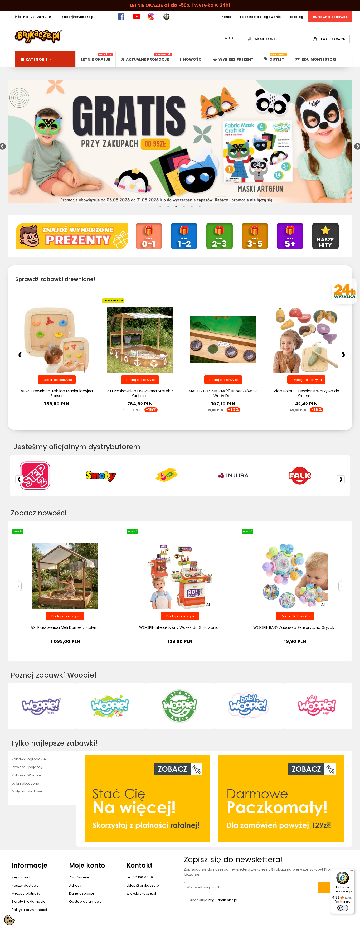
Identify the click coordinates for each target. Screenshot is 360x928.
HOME (226, 16)
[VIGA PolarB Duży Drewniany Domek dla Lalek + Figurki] (140, 339)
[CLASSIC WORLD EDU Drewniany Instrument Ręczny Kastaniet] (57, 339)
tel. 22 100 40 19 (140, 877)
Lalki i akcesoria (25, 783)
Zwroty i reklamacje (29, 901)
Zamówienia (79, 877)
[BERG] (180, 475)
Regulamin (21, 877)
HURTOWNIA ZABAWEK (330, 16)
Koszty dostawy (25, 885)
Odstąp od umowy (85, 901)
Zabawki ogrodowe (29, 759)
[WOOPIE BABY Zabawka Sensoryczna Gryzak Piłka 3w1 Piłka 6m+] (295, 575)
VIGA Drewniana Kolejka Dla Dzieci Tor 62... (223, 393)
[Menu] (351, 872)
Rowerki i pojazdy (27, 767)
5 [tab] (191, 206)
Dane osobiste (81, 893)
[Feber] (114, 475)
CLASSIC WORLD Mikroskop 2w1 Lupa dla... (306, 391)
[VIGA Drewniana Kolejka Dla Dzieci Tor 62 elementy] (223, 339)
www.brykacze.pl (141, 893)
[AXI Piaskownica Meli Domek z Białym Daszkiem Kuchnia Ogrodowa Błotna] (65, 575)
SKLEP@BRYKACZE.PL (78, 16)
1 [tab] (160, 206)
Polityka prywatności (29, 909)
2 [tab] (168, 206)
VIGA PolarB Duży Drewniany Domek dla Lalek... (140, 393)
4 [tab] (184, 206)
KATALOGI (296, 16)
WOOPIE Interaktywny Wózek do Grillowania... (180, 627)
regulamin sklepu (223, 899)
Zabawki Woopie (26, 775)
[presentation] (18, 586)
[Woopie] (312, 475)
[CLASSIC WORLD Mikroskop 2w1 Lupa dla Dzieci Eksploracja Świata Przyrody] (306, 339)
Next (356, 145)
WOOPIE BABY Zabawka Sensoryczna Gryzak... (295, 627)
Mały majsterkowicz (29, 791)
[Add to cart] (57, 379)
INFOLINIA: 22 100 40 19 (33, 16)
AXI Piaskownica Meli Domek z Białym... (65, 627)
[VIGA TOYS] (246, 475)
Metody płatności (26, 893)
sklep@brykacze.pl (143, 885)
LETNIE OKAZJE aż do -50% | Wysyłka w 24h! (180, 5)
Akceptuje (214, 900)
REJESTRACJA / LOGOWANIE (260, 16)
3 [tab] (176, 206)
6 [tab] (199, 206)
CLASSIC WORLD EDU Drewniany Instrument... (56, 393)
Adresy (75, 885)
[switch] (342, 908)
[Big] (47, 475)
